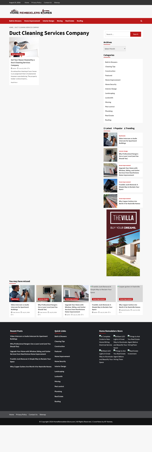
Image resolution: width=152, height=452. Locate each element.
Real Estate (69, 21)
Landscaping (110, 93)
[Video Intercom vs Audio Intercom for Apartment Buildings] (110, 139)
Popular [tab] (118, 128)
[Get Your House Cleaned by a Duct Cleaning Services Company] (24, 47)
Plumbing (108, 111)
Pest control (110, 107)
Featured (108, 75)
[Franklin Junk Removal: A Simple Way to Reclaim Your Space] (110, 185)
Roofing (80, 21)
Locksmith (109, 98)
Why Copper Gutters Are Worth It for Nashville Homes (129, 202)
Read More (14, 82)
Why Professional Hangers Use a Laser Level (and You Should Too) (129, 156)
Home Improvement (32, 21)
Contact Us (48, 2)
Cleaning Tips (110, 67)
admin (14, 68)
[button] (141, 21)
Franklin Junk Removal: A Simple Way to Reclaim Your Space (129, 187)
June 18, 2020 (23, 68)
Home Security (110, 84)
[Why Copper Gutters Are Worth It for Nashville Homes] (110, 201)
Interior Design (48, 21)
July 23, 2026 (76, 315)
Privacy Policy (36, 2)
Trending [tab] (130, 128)
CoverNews (97, 422)
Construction (110, 71)
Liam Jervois (16, 312)
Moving (60, 21)
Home (27, 2)
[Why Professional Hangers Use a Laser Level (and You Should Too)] (110, 155)
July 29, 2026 (53, 312)
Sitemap (57, 2)
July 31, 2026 (26, 312)
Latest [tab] (108, 128)
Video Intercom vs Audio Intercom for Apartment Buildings (128, 140)
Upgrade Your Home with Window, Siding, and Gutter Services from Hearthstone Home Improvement (129, 171)
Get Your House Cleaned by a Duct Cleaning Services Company (23, 63)
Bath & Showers (15, 21)
